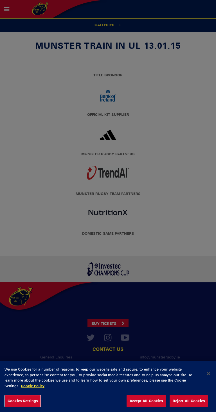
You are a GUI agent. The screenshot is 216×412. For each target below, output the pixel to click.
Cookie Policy (32, 386)
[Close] (208, 373)
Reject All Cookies (189, 400)
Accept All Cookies (146, 400)
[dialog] (108, 386)
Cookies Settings (23, 400)
